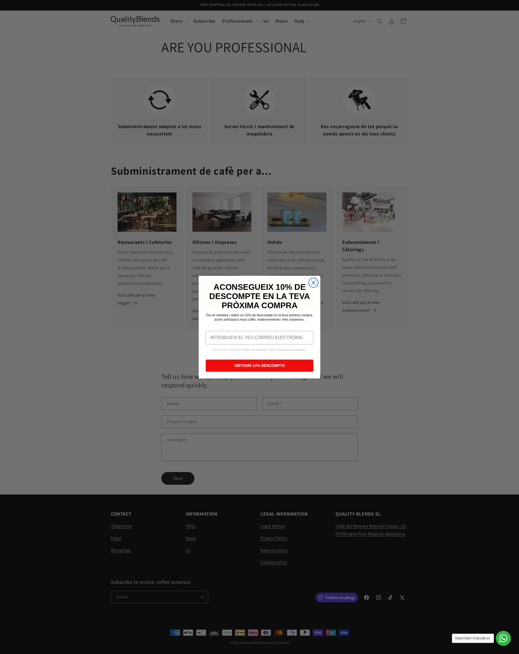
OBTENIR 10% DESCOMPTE (259, 365)
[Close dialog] (313, 282)
